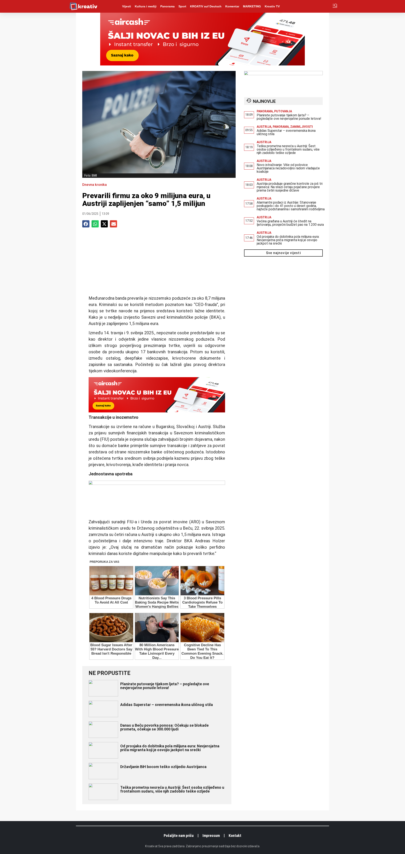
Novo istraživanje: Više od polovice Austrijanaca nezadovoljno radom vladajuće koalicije (288, 168)
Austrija (264, 126)
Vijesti (126, 6)
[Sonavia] (157, 483)
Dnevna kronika (94, 184)
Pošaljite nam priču (179, 835)
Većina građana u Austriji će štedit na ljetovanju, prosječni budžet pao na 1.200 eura (290, 223)
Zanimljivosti (301, 126)
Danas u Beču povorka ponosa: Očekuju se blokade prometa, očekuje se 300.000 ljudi (164, 727)
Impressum (211, 835)
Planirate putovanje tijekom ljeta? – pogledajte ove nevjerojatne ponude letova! (164, 686)
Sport (182, 6)
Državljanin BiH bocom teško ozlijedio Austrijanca (163, 766)
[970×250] (202, 64)
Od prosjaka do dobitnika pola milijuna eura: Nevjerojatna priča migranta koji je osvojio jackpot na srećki (169, 748)
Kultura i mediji (146, 6)
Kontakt (235, 835)
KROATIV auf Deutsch (205, 6)
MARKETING (252, 6)
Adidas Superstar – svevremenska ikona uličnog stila (166, 704)
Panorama (167, 6)
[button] (85, 223)
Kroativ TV (272, 6)
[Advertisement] (157, 263)
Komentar (232, 6)
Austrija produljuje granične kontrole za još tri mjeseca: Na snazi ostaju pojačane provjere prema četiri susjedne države (290, 187)
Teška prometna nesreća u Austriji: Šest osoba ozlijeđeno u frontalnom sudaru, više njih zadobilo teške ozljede (172, 789)
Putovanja (283, 111)
